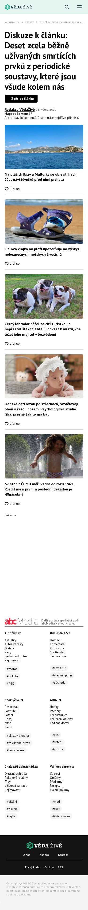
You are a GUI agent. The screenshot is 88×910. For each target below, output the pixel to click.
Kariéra (44, 854)
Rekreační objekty (61, 719)
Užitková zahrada (16, 786)
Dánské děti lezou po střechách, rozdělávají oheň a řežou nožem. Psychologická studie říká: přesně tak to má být (41, 409)
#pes (55, 735)
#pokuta (12, 676)
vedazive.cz (12, 22)
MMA (8, 723)
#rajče (11, 816)
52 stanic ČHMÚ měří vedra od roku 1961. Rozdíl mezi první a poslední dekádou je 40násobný (39, 489)
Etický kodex (33, 867)
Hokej (8, 719)
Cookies (49, 867)
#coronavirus (15, 750)
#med (56, 802)
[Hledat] (67, 7)
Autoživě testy (14, 644)
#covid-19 (58, 668)
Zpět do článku (22, 98)
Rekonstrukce (58, 715)
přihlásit (72, 118)
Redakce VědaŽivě (20, 109)
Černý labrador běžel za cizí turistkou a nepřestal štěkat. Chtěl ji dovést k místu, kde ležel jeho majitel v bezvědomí (43, 329)
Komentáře (57, 644)
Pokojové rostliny (16, 778)
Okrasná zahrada (16, 774)
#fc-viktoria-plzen (18, 743)
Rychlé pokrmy (59, 790)
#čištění (57, 742)
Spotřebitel (57, 652)
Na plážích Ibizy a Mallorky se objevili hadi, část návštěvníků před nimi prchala (40, 177)
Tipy (8, 782)
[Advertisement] (44, 561)
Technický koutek (16, 656)
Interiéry (55, 711)
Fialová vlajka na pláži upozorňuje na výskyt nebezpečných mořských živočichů (42, 251)
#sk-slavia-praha (18, 736)
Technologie (58, 656)
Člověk (29, 22)
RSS (60, 867)
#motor (12, 669)
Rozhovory (57, 648)
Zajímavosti (12, 660)
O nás (26, 854)
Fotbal (9, 715)
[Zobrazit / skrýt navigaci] (79, 7)
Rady (8, 652)
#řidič (10, 684)
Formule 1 (11, 711)
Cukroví (55, 774)
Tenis (8, 727)
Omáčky (55, 778)
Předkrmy (56, 782)
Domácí (55, 640)
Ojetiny (9, 648)
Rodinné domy (59, 723)
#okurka (12, 809)
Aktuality (10, 640)
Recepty (55, 786)
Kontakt (63, 854)
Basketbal (11, 707)
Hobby (54, 707)
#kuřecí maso (61, 816)
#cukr (55, 809)
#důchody (58, 683)
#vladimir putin (62, 675)
